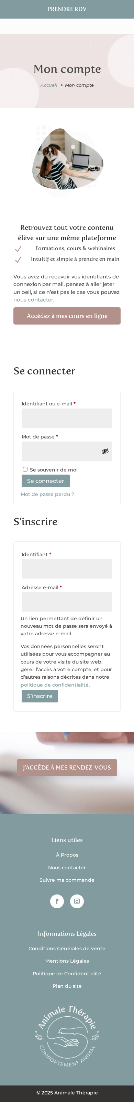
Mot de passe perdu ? (47, 494)
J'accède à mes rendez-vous (67, 767)
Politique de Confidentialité (67, 974)
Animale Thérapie (76, 1093)
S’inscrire (40, 696)
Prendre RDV (67, 9)
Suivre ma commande (67, 880)
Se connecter (45, 481)
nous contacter (33, 299)
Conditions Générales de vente (67, 948)
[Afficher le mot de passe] (105, 451)
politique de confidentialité (55, 685)
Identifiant (50, 554)
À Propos (67, 855)
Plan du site (67, 986)
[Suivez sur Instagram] (77, 901)
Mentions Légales (67, 961)
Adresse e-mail (56, 587)
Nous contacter (67, 868)
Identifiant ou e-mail (62, 403)
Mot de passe (54, 436)
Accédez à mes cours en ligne (67, 316)
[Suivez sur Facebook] (57, 901)
